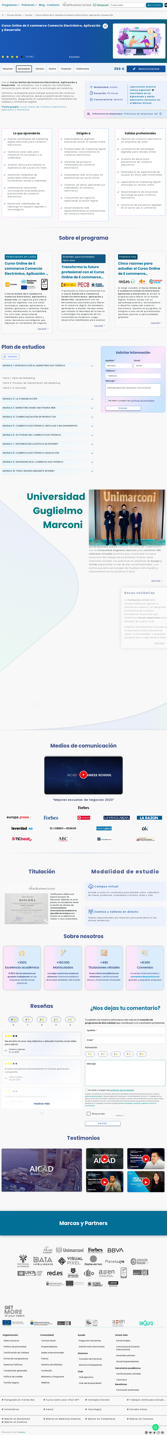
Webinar (45, 1382)
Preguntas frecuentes (90, 1340)
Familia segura (11, 1382)
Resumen (8, 68)
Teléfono (110, 370)
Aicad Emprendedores (127, 1361)
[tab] (48, 365)
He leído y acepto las (131, 400)
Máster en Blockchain (17, 1418)
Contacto (53, 5)
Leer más (155, 580)
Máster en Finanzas (141, 1418)
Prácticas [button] (28, 5)
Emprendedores (49, 1346)
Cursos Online (14, 15)
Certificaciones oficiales (128, 1373)
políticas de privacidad (142, 400)
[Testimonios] (83, 774)
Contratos (121, 1379)
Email (137, 360)
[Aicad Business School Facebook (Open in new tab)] (162, 1432)
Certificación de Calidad (16, 1352)
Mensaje (110, 380)
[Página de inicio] (3, 15)
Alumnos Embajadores (90, 1364)
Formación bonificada (127, 1389)
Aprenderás (23, 68)
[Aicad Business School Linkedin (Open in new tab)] (146, 1432)
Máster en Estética (15, 1422)
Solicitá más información (92, 1346)
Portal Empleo (123, 1340)
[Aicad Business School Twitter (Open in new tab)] (154, 1432)
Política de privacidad (15, 1346)
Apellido (110, 360)
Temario (39, 68)
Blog (42, 5)
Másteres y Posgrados (52, 1376)
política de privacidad (94, 1096)
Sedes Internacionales (52, 1352)
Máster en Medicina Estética (63, 1418)
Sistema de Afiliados (51, 1364)
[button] (105, 26)
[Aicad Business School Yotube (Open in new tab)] (150, 1432)
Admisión (12, 356)
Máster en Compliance (101, 1418)
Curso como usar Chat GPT (62, 1399)
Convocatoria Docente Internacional (127, 1348)
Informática (11, 1409)
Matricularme (149, 69)
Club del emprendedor (90, 1383)
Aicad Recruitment (125, 1355)
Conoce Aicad (48, 1340)
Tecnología (95, 1409)
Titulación (65, 68)
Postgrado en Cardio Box (19, 1399)
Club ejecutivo (86, 1377)
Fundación (46, 1370)
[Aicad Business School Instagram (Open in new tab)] (158, 1432)
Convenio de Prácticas (90, 1358)
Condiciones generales (15, 1370)
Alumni (51, 68)
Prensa (44, 1358)
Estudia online (138, 1409)
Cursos (28, 15)
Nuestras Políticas (13, 1364)
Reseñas (74, 56)
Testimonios (82, 68)
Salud (49, 1409)
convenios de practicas (143, 976)
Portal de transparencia (16, 1358)
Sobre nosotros (11, 1340)
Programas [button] (9, 5)
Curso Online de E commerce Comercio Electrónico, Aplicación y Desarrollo (74, 15)
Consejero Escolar (99, 1399)
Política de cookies (13, 1376)
